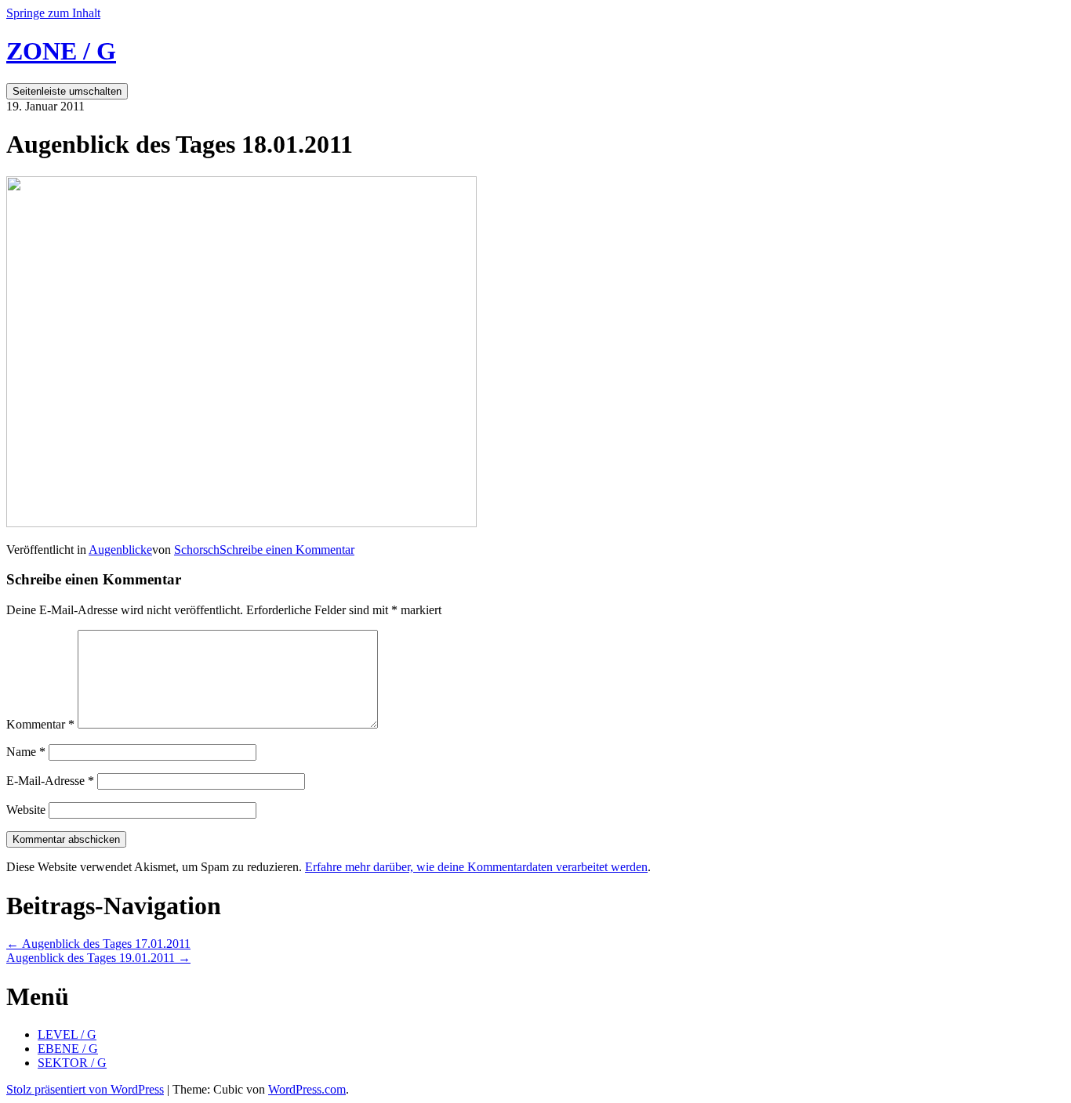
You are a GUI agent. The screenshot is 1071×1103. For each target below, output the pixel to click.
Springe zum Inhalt (53, 13)
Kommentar (40, 724)
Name (25, 751)
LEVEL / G (67, 1034)
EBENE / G (68, 1048)
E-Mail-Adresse (50, 780)
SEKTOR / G (72, 1062)
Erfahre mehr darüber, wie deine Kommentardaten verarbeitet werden (476, 866)
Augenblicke (120, 549)
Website (25, 809)
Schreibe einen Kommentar (287, 549)
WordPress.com (307, 1089)
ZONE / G (61, 51)
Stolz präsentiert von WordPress (85, 1089)
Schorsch (197, 549)
